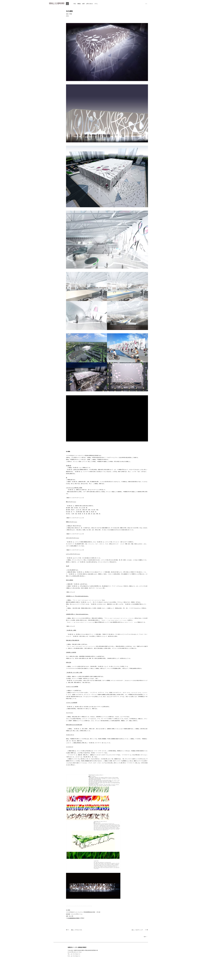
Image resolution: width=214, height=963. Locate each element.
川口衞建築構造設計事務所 (73, 918)
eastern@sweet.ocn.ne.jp (75, 952)
